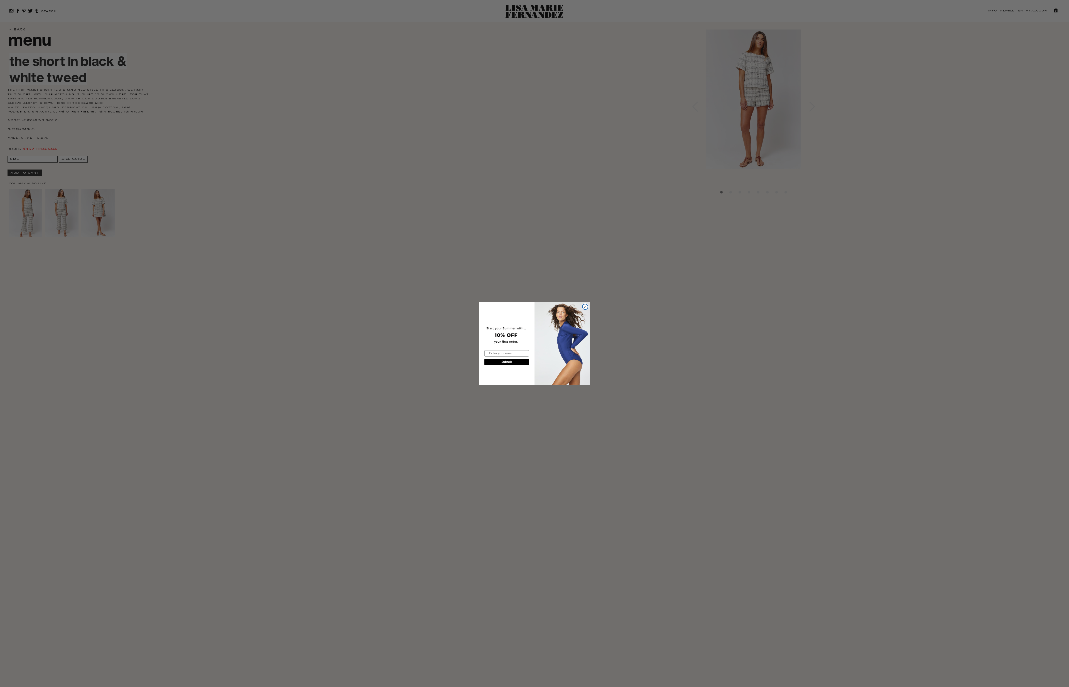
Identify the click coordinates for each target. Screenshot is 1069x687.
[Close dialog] (585, 307)
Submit (506, 362)
